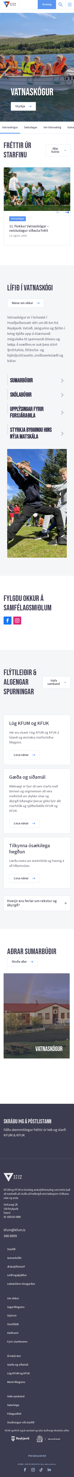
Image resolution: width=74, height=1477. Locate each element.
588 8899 (10, 1236)
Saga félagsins (15, 1307)
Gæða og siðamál (17, 1365)
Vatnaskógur (10, 127)
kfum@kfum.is (14, 1230)
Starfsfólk (13, 1324)
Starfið (11, 1249)
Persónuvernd (37, 1456)
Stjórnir (12, 1316)
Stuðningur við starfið (20, 1422)
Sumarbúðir (14, 1258)
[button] (67, 212)
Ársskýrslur (14, 1356)
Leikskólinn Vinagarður (21, 1284)
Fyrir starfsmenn (17, 1342)
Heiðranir (13, 1333)
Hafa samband (15, 1396)
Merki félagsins (16, 1382)
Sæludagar (30, 127)
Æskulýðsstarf (16, 1267)
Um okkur (13, 1298)
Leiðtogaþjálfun (17, 1275)
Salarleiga (13, 1405)
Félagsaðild (14, 1414)
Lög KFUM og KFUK (18, 1373)
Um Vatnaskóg (52, 127)
